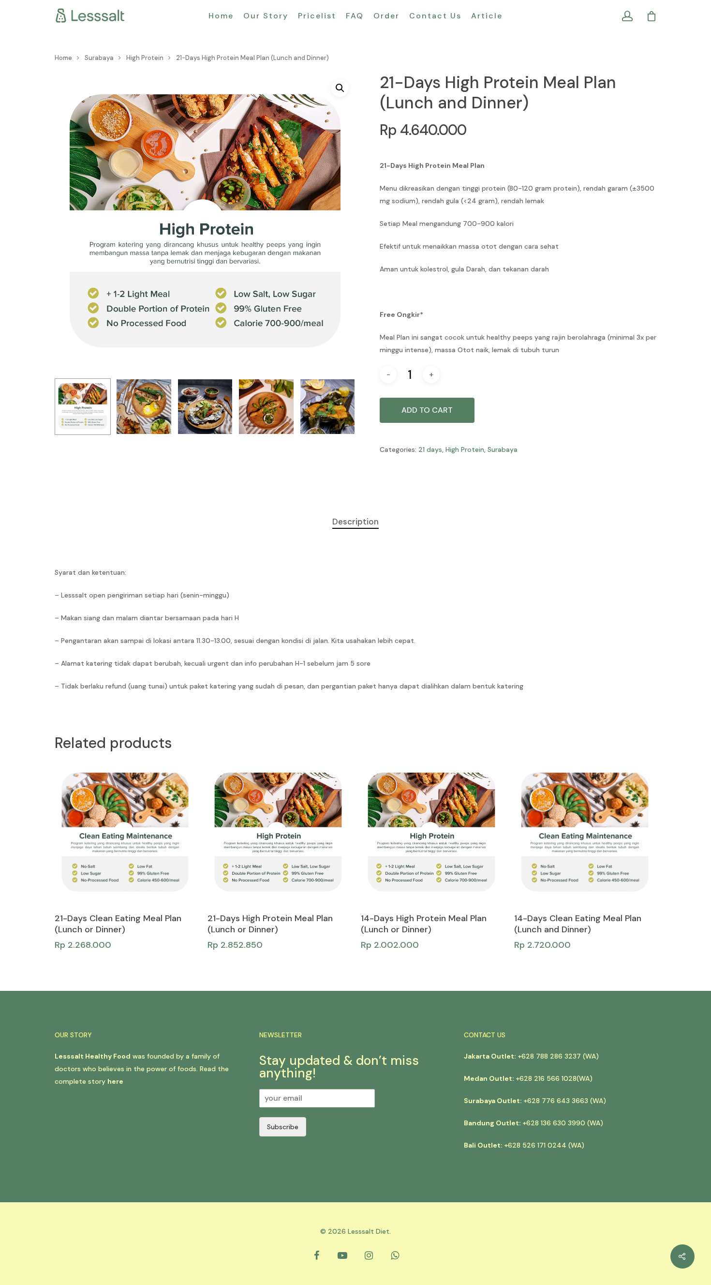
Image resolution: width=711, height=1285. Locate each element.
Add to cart (427, 410)
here (115, 1081)
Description (355, 521)
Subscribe (282, 1126)
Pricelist (317, 16)
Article (487, 16)
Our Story (265, 16)
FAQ (355, 16)
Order (386, 16)
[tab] (355, 522)
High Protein (144, 58)
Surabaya (99, 58)
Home (221, 16)
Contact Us (435, 16)
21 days (430, 449)
